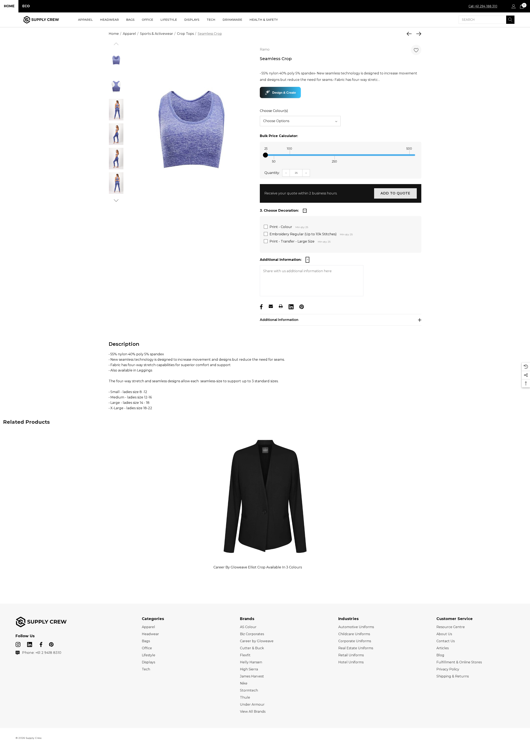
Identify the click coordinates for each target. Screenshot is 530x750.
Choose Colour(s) (274, 111)
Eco (26, 6)
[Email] (271, 306)
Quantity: (272, 173)
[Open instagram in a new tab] (18, 644)
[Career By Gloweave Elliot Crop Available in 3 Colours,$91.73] (265, 496)
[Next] (417, 33)
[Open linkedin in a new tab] (30, 644)
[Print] (281, 306)
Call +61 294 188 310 (483, 6)
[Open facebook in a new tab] (40, 644)
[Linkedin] (291, 306)
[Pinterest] (301, 306)
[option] (191, 135)
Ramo (265, 49)
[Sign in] (513, 6)
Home (9, 6)
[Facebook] (261, 306)
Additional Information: (280, 260)
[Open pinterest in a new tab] (51, 644)
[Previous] (410, 33)
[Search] (510, 20)
